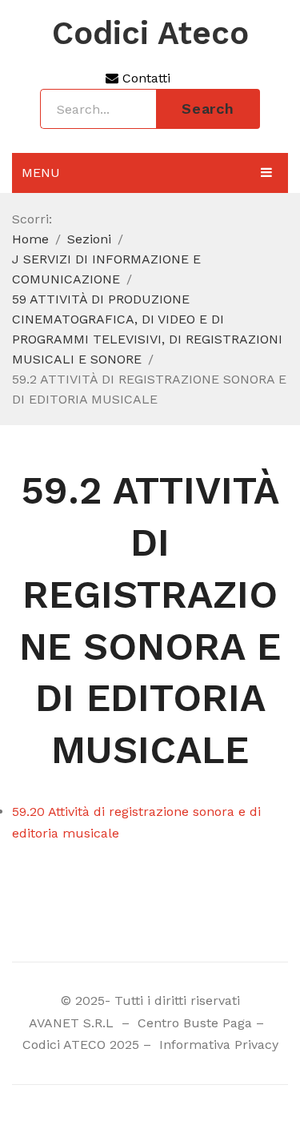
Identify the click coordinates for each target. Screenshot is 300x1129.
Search (208, 108)
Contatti (144, 78)
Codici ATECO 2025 (80, 1044)
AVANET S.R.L (73, 1023)
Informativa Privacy (216, 1044)
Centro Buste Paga (195, 1023)
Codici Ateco (150, 33)
